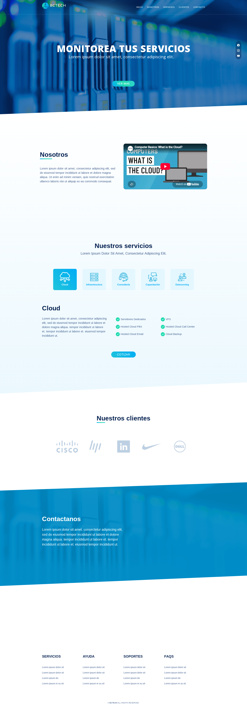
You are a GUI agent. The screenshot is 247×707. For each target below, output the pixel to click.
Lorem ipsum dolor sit (53, 667)
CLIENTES (184, 7)
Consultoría (123, 285)
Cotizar (123, 354)
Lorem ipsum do (50, 678)
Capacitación (153, 285)
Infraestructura (94, 285)
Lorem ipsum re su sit (53, 683)
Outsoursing (182, 285)
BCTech (49, 7)
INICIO (139, 7)
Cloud (65, 285)
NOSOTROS (153, 7)
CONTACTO (199, 7)
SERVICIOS (169, 7)
